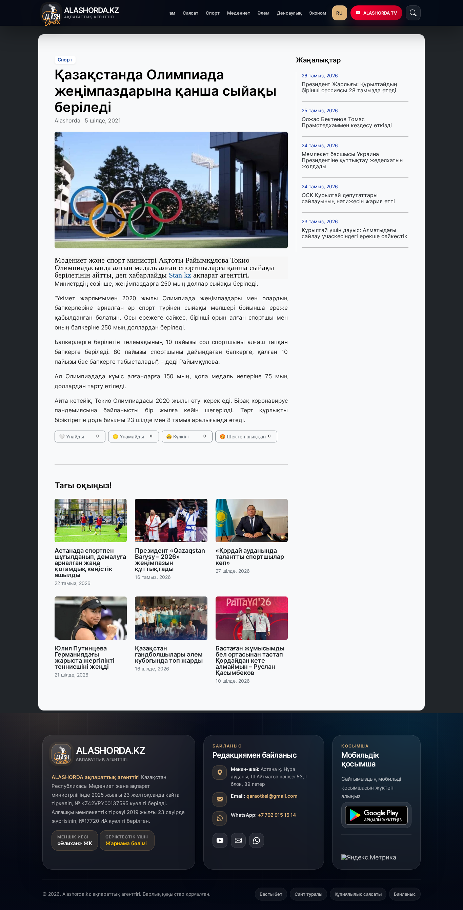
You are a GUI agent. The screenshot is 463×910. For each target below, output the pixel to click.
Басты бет (271, 894)
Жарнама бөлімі (126, 843)
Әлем (263, 13)
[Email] (238, 840)
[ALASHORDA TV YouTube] (220, 840)
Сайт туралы (308, 894)
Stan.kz (179, 275)
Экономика (321, 13)
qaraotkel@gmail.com (272, 796)
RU (339, 13)
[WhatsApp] (256, 840)
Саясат (190, 13)
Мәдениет (238, 13)
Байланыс (405, 894)
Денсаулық (289, 13)
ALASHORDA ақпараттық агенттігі (96, 777)
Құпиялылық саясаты (358, 894)
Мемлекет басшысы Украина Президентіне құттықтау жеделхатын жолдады (352, 160)
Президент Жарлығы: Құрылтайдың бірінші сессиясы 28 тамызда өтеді (349, 87)
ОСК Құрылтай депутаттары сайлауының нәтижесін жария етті (348, 198)
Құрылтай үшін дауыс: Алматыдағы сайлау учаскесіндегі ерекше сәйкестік (354, 233)
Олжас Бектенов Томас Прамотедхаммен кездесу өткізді (347, 122)
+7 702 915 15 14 (277, 815)
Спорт (213, 13)
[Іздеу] (413, 12)
